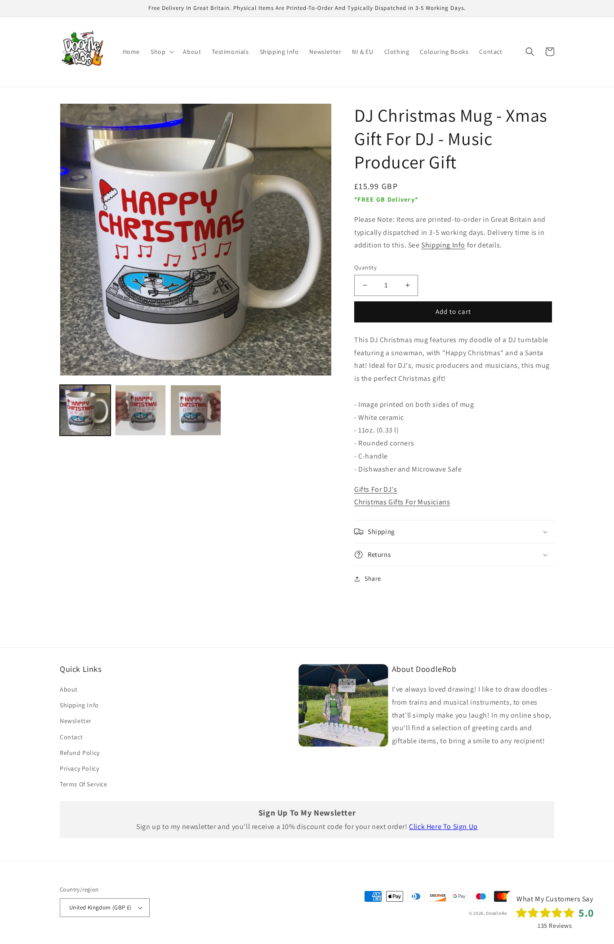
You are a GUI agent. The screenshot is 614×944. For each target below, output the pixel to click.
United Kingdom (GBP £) (100, 907)
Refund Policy (80, 753)
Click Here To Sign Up (443, 826)
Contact (71, 737)
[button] (161, 51)
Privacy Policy (79, 768)
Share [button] (373, 578)
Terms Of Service (83, 784)
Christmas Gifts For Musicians (402, 502)
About (69, 689)
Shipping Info (443, 245)
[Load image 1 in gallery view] (85, 410)
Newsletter (76, 721)
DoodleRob (498, 913)
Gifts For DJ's (375, 489)
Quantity (365, 267)
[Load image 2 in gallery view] (140, 410)
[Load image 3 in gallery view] (195, 410)
